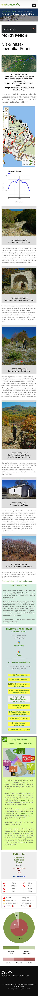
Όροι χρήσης (30, 984)
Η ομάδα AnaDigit (8, 984)
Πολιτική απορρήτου (20, 984)
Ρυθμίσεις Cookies (19, 986)
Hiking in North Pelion (8, 11)
